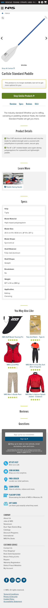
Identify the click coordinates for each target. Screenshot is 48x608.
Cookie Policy (9, 599)
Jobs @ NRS (8, 521)
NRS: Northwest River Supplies (10, 8)
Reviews (29, 103)
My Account (8, 568)
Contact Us (8, 548)
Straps (23, 2)
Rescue (8, 2)
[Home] (2, 13)
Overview (13, 103)
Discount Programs (11, 532)
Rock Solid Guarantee (12, 553)
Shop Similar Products (23, 96)
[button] (3, 18)
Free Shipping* (9, 551)
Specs (21, 103)
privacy (19, 452)
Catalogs (7, 530)
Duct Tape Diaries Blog (12, 527)
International (8, 535)
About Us (7, 518)
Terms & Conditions (11, 594)
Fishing (16, 2)
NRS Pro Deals (9, 538)
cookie (24, 452)
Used (30, 2)
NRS (2, 2)
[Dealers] (39, 2)
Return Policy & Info (11, 556)
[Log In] (42, 2)
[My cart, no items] (45, 2)
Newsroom (8, 524)
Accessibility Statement (13, 601)
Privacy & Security (11, 596)
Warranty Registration (12, 562)
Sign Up (23, 439)
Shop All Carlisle (7, 68)
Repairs (6, 559)
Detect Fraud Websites (12, 565)
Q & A (36, 103)
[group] (24, 41)
